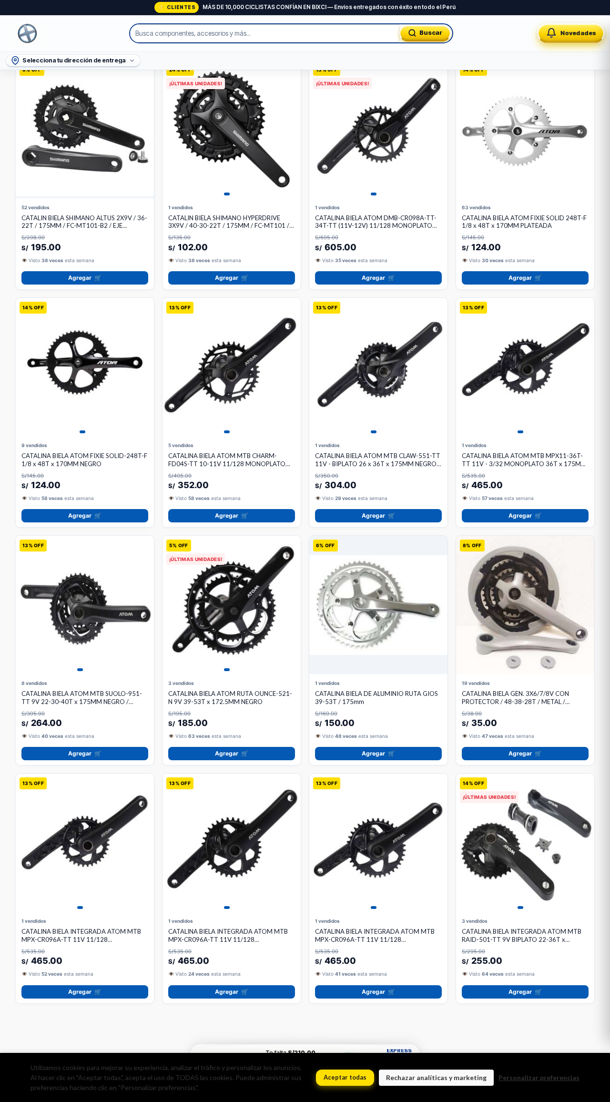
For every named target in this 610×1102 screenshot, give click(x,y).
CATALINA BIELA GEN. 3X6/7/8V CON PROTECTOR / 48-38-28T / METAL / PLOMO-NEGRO (515, 702)
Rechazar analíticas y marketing (436, 1077)
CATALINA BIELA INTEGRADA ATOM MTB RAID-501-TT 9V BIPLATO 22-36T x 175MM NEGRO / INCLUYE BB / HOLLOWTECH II (521, 943)
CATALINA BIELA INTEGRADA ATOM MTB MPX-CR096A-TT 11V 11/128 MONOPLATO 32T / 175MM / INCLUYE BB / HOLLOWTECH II (83, 943)
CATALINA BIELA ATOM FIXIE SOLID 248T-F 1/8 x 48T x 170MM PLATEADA (524, 222)
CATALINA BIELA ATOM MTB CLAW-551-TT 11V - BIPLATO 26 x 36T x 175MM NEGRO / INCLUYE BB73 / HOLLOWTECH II (377, 464)
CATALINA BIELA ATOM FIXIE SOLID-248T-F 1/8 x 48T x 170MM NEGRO (84, 460)
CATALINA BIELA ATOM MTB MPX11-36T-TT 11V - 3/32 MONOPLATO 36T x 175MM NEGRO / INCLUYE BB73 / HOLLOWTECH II (524, 464)
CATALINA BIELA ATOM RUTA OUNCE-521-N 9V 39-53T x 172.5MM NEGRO (230, 697)
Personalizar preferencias (539, 1077)
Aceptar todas (345, 1077)
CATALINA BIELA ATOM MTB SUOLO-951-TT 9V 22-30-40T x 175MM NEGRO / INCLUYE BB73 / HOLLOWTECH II (81, 702)
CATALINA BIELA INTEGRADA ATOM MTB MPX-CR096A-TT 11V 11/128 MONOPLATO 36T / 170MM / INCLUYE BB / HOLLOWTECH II (377, 943)
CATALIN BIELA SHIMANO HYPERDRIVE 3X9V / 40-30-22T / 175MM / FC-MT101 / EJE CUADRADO (228, 226)
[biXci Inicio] (28, 33)
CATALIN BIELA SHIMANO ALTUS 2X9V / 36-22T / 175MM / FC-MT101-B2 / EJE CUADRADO (84, 226)
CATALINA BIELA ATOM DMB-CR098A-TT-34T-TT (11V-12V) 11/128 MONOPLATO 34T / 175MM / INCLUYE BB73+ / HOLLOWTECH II (376, 230)
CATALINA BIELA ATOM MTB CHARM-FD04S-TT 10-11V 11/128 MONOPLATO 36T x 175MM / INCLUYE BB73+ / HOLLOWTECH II (226, 468)
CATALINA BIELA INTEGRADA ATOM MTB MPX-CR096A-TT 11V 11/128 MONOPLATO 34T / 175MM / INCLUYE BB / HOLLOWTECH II (230, 943)
